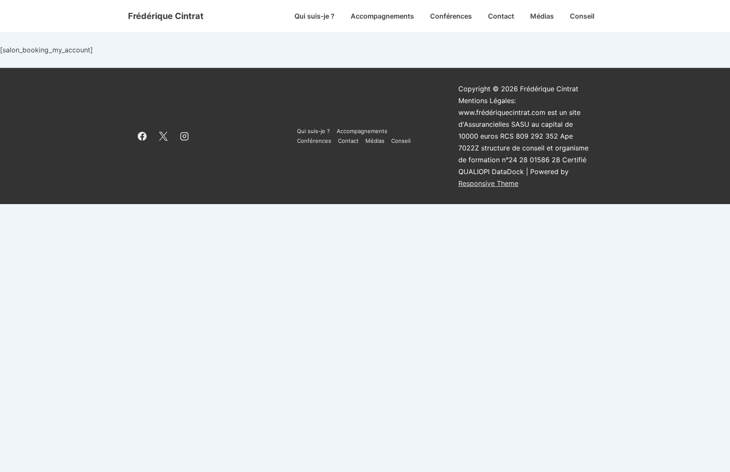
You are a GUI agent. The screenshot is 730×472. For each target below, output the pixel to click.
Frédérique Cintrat (166, 16)
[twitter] (163, 136)
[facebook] (142, 136)
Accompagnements (382, 16)
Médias (542, 16)
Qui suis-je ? (314, 16)
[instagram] (185, 136)
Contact (501, 16)
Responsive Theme (488, 183)
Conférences (451, 16)
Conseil (582, 16)
